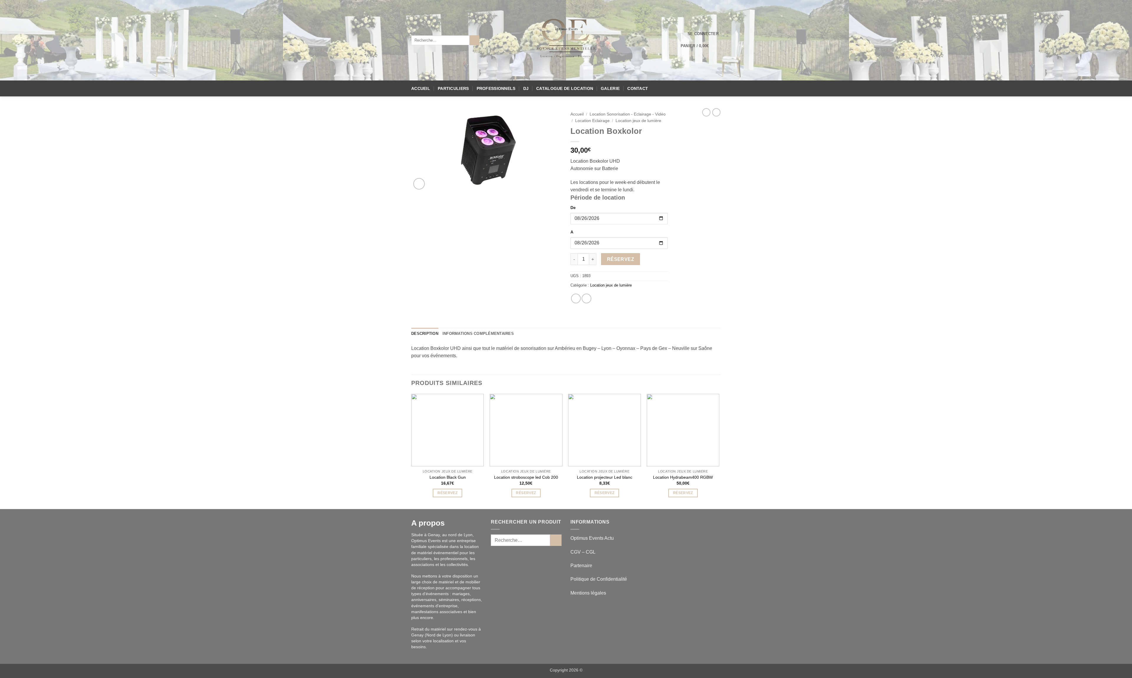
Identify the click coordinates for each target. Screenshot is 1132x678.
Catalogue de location (564, 88)
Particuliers (453, 88)
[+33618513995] (676, 34)
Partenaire (581, 565)
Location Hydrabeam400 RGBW (683, 477)
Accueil (420, 88)
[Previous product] (716, 112)
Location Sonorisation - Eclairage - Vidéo (628, 114)
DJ (526, 88)
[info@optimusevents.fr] (641, 34)
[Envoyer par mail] (586, 298)
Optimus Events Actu (592, 538)
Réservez (620, 259)
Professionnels (496, 88)
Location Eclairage (592, 121)
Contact (637, 88)
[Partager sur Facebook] (576, 298)
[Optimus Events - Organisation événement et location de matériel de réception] (566, 40)
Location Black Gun (448, 477)
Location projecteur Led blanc (604, 477)
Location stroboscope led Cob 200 (526, 477)
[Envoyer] (474, 40)
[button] (703, 34)
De (573, 207)
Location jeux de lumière (638, 121)
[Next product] (706, 112)
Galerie (610, 88)
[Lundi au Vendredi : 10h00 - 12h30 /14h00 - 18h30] (652, 34)
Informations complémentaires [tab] (478, 333)
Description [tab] (424, 333)
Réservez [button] (447, 493)
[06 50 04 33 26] (664, 34)
